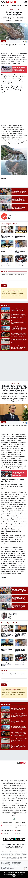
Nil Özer (3, 44)
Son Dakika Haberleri (6, 833)
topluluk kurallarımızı (13, 290)
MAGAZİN (7, 846)
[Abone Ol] (26, 41)
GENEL (21, 846)
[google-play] (20, 839)
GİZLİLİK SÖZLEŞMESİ (16, 862)
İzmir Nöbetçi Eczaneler (7, 822)
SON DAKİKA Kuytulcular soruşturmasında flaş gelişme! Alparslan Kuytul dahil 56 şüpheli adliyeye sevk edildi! (20, 250)
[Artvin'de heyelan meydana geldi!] (14, 31)
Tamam (14, 876)
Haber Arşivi (19, 833)
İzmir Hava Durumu (20, 822)
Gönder (4, 285)
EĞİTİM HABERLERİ (5, 870)
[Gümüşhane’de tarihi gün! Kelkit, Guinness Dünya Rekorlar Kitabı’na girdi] (21, 258)
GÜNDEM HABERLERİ (5, 863)
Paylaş (4, 41)
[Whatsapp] (14, 819)
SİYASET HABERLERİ (16, 863)
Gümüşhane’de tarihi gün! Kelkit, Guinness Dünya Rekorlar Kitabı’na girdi (20, 264)
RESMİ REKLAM (18, 848)
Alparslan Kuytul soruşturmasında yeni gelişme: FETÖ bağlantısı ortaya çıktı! (6, 264)
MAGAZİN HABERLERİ (5, 866)
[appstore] (8, 839)
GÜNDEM (7, 6)
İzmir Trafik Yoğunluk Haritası (20, 826)
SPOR (25, 6)
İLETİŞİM (8, 862)
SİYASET (14, 6)
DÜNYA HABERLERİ (15, 866)
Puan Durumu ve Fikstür (7, 830)
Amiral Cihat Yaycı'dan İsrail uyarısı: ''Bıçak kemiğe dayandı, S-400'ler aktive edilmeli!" (20, 236)
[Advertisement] (14, 108)
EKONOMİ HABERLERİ (5, 864)
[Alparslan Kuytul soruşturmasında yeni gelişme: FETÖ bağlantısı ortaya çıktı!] (7, 258)
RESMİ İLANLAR (10, 848)
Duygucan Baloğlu (5, 425)
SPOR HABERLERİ (15, 864)
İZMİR (2, 6)
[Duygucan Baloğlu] (4, 615)
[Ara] (24, 2)
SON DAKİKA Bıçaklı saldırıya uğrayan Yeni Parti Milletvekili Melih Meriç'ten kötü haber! (7, 249)
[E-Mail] (9, 218)
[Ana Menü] (26, 2)
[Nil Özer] (4, 216)
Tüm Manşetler (19, 830)
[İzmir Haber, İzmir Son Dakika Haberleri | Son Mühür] (8, 2)
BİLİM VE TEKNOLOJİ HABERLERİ (7, 868)
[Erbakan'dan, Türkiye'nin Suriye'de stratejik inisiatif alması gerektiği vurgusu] (14, 412)
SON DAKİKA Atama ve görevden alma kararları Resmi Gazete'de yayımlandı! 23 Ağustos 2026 (7, 236)
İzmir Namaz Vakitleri (7, 825)
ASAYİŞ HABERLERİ (5, 867)
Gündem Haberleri (14, 9)
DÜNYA (16, 846)
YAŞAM (12, 846)
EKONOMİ (19, 6)
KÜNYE (2, 862)
